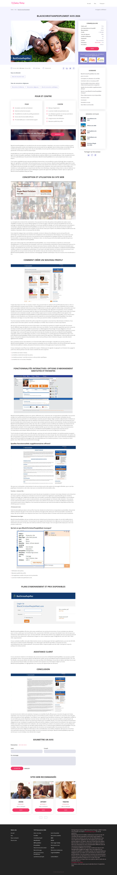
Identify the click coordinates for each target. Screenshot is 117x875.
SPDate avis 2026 (91, 125)
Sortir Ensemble (55, 833)
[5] (26, 745)
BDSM (52, 840)
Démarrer (57, 134)
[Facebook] (63, 68)
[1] (19, 745)
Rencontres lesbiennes (56, 850)
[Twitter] (70, 68)
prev (40, 817)
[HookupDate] (83, 131)
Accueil (89, 3)
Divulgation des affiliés (77, 862)
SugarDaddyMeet (55, 852)
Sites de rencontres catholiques (50, 87)
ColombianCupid (38, 838)
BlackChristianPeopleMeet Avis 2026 (90, 74)
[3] (22, 745)
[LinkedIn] (67, 68)
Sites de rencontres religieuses (20, 83)
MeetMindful (37, 840)
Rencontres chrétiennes (18, 87)
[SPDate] (83, 125)
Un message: (15, 755)
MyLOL (52, 847)
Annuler (27, 768)
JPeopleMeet (37, 845)
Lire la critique (21, 806)
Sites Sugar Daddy (55, 843)
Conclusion (84, 100)
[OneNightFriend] (100, 59)
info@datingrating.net (90, 831)
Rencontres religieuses (33, 87)
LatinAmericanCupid (39, 856)
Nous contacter (15, 838)
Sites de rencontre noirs (18, 76)
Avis (95, 3)
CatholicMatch (54, 856)
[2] (21, 745)
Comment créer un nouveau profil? (90, 81)
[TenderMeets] (83, 138)
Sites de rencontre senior (40, 847)
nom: (12, 748)
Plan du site (14, 840)
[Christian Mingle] (83, 144)
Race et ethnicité (15, 73)
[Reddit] (88, 155)
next (45, 817)
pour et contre (84, 76)
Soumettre (17, 768)
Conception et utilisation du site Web (90, 78)
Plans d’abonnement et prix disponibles (91, 95)
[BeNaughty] (84, 59)
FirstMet (36, 835)
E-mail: (46, 748)
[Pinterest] (73, 68)
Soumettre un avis (85, 102)
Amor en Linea (37, 833)
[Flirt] (92, 59)
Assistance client (85, 97)
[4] (24, 745)
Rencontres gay (38, 850)
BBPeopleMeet (37, 843)
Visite (92, 48)
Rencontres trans (55, 845)
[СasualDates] (83, 119)
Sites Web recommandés (87, 104)
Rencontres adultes (56, 835)
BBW (52, 838)
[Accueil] (18, 3)
